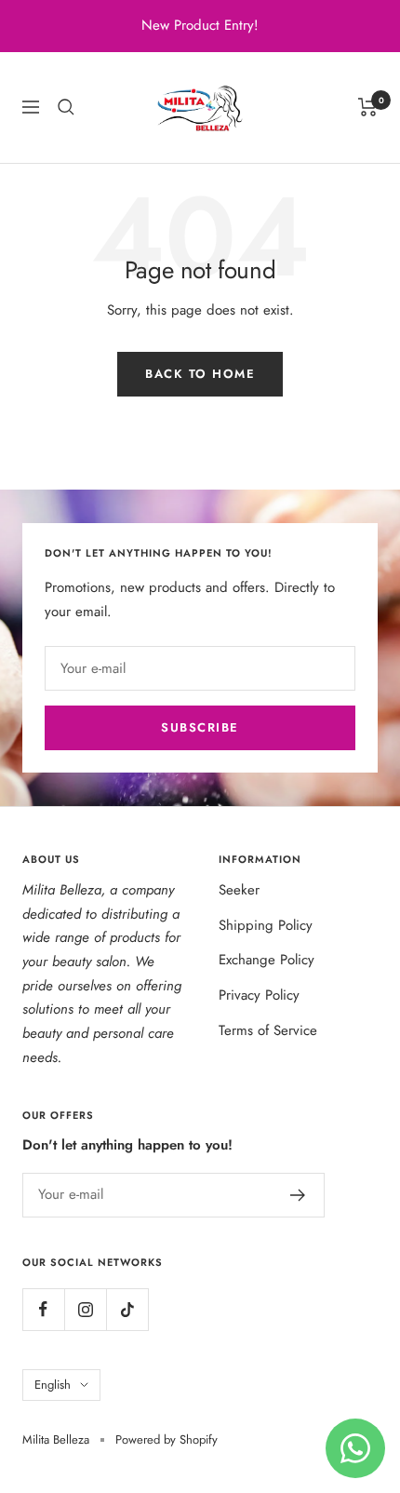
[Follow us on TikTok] (127, 1309)
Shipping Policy (266, 925)
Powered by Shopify (166, 1439)
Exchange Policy (266, 959)
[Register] (298, 1195)
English (52, 1384)
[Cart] (368, 107)
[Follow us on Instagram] (85, 1309)
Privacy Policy (259, 995)
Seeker (239, 890)
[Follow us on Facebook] (43, 1309)
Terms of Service (268, 1030)
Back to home (200, 374)
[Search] (66, 107)
